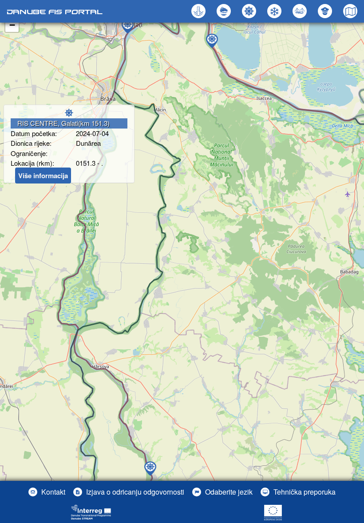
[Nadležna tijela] (326, 11)
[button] (300, 11)
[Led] (275, 11)
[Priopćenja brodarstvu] (250, 11)
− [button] (12, 25)
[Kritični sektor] (224, 11)
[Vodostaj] (199, 11)
